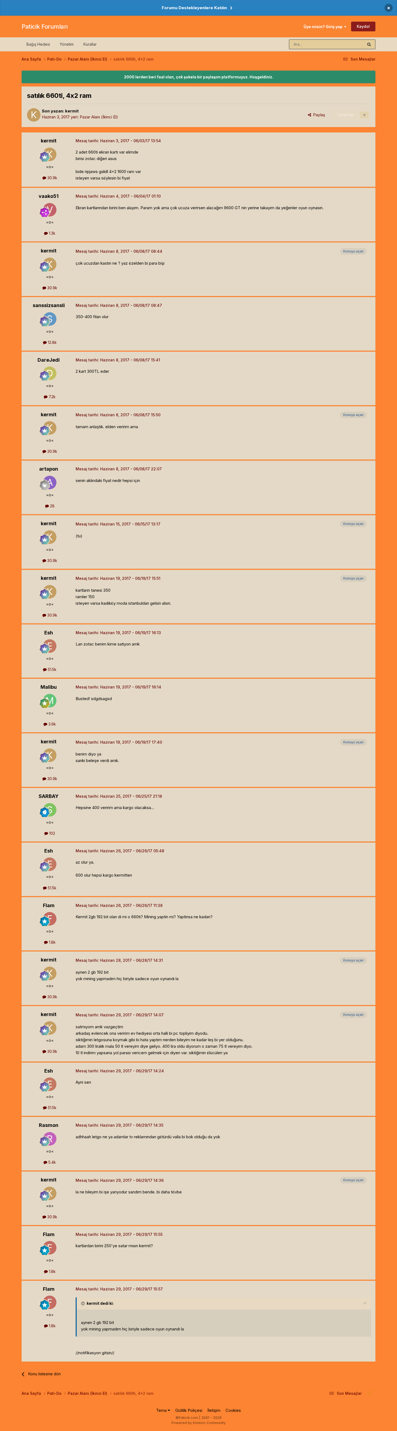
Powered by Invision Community (198, 1422)
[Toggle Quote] (83, 1303)
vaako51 (49, 196)
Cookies (233, 1410)
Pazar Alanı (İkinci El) (99, 116)
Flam (49, 905)
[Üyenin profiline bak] (34, 115)
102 (51, 833)
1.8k (52, 942)
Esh (48, 632)
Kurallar (90, 44)
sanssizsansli (49, 305)
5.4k (51, 1162)
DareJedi (49, 360)
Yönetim (67, 44)
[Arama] (369, 44)
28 (52, 506)
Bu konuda (347, 44)
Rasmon (48, 1125)
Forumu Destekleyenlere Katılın (194, 7)
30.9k (51, 177)
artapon (48, 469)
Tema (162, 1410)
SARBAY (49, 796)
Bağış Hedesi (38, 44)
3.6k (51, 724)
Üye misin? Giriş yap (324, 26)
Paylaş (318, 114)
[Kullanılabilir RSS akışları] (369, 1393)
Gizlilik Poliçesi (188, 1410)
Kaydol (363, 26)
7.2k (52, 396)
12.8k (52, 342)
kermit (72, 111)
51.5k (51, 669)
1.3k (51, 233)
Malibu (49, 687)
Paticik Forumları (45, 26)
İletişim (213, 1410)
